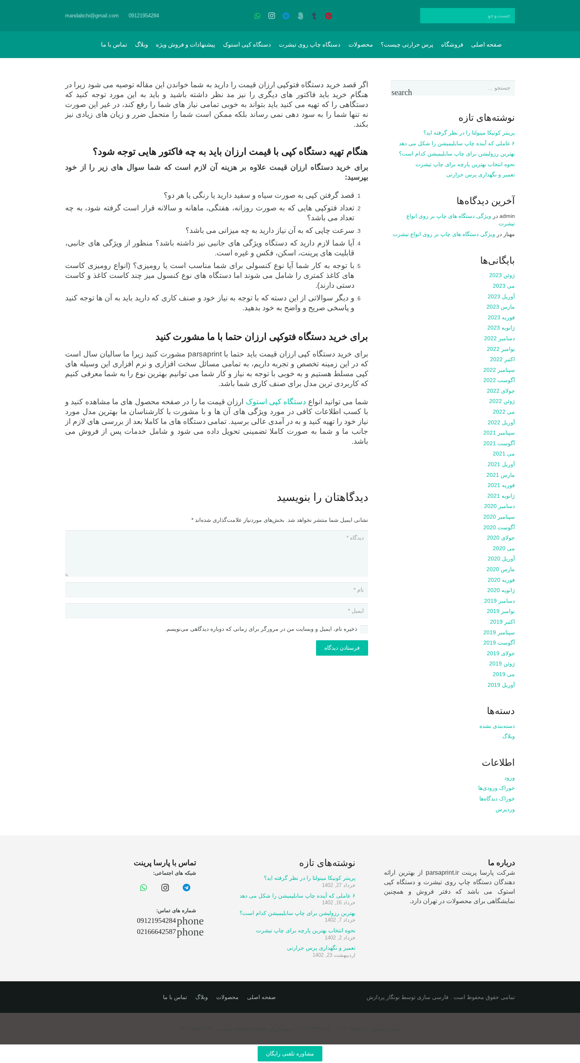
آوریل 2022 (501, 422)
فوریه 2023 (501, 317)
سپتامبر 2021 (499, 432)
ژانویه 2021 (501, 496)
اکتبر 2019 (502, 622)
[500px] (300, 16)
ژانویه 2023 (501, 327)
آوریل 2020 (501, 558)
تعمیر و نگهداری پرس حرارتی (480, 174)
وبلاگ (508, 736)
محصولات (227, 997)
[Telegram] (286, 16)
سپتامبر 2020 (499, 517)
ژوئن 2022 (502, 401)
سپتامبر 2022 (499, 370)
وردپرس (505, 809)
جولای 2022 (501, 391)
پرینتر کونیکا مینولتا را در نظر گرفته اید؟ (469, 132)
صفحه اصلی (261, 997)
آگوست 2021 (499, 443)
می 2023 (504, 286)
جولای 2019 (501, 653)
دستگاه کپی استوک (276, 401)
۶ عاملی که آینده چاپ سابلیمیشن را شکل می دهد (457, 143)
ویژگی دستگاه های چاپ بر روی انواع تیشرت (444, 234)
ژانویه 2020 (501, 590)
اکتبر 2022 (502, 359)
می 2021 (504, 453)
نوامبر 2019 (501, 611)
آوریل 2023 (501, 296)
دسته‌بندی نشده (497, 726)
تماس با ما (175, 997)
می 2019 (504, 674)
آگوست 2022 (499, 380)
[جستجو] (428, 15)
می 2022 (504, 412)
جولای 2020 (501, 537)
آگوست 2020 (499, 527)
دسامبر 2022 (499, 338)
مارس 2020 (500, 569)
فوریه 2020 (501, 580)
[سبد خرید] (85, 44)
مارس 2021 (500, 475)
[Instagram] (272, 16)
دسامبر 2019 (499, 601)
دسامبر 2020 (499, 506)
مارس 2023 (500, 307)
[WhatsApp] (258, 16)
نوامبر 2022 (501, 349)
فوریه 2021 (501, 485)
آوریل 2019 (501, 685)
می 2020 (504, 548)
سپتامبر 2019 (499, 632)
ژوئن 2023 (502, 275)
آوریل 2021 (501, 464)
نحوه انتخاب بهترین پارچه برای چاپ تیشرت (465, 164)
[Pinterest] (329, 16)
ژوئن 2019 (502, 663)
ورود (509, 777)
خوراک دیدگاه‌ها (497, 798)
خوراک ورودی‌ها (496, 788)
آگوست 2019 (499, 642)
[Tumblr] (314, 16)
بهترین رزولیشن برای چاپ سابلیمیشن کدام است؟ (457, 153)
